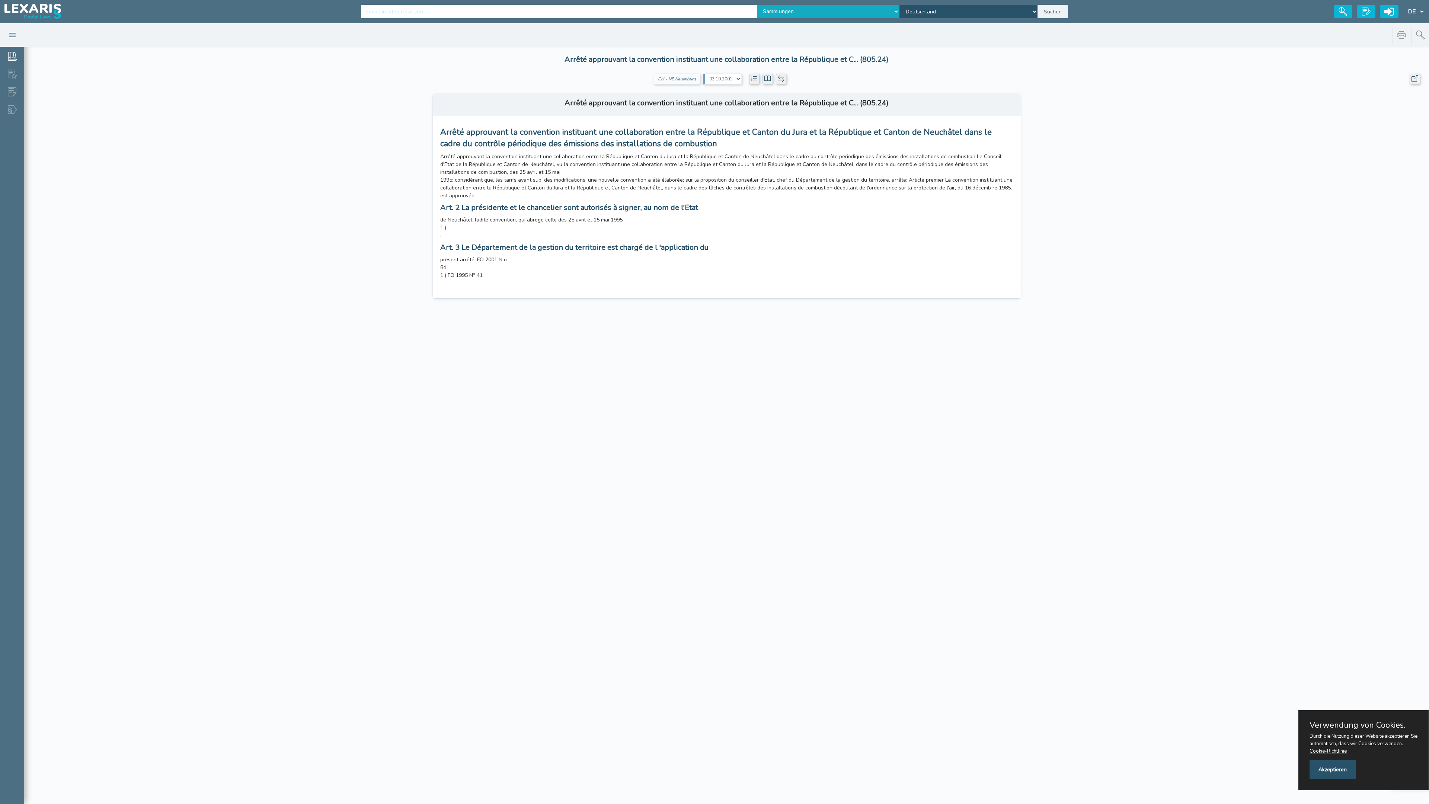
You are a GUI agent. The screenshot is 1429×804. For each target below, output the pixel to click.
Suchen (1053, 11)
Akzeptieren (1332, 769)
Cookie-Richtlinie (1328, 751)
